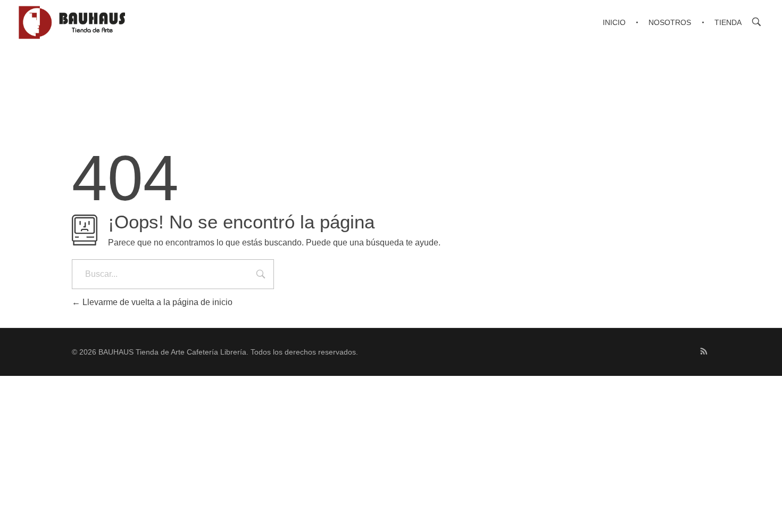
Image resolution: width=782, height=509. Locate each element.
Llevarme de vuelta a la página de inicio (156, 302)
